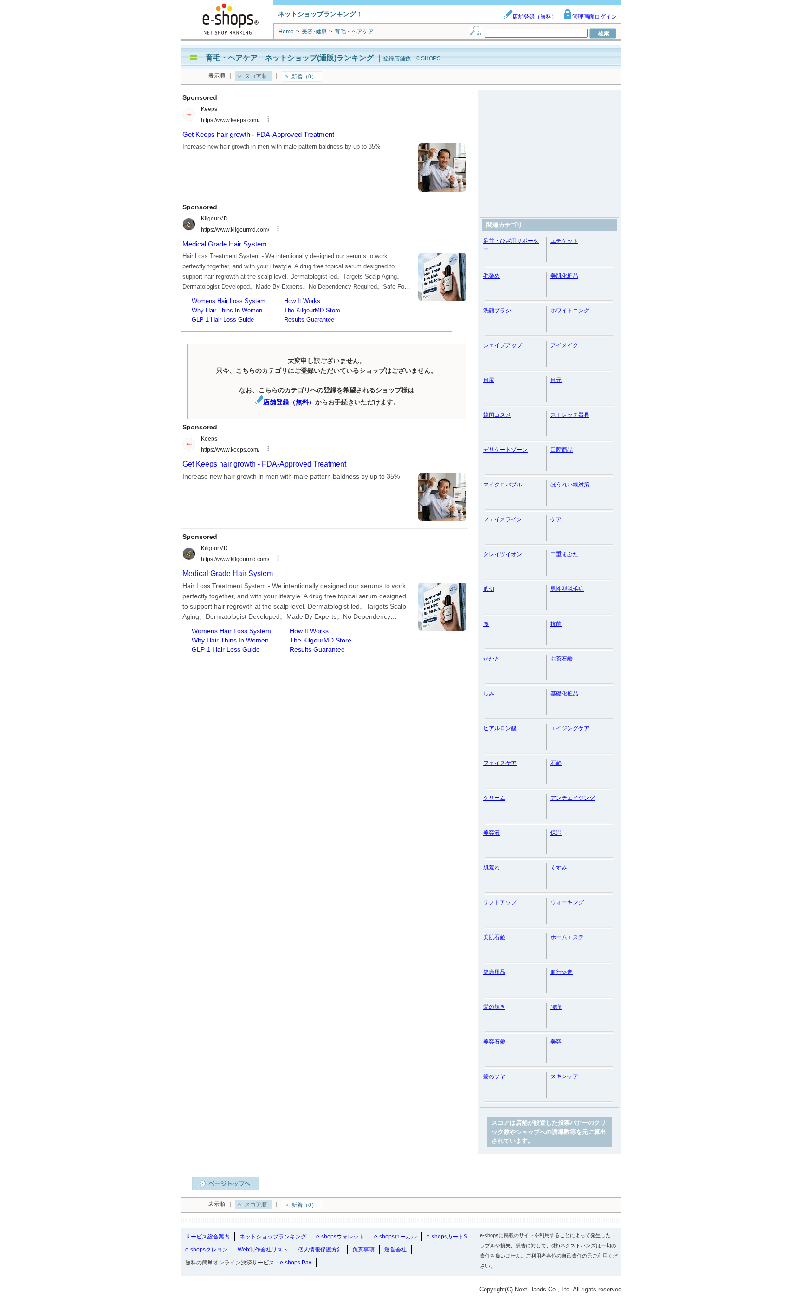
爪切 (488, 589)
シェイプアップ (502, 345)
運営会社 (395, 1249)
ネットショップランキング (272, 1236)
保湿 (556, 833)
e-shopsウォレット (340, 1236)
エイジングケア (569, 728)
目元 (556, 380)
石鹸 (556, 763)
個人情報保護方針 (320, 1249)
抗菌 (556, 624)
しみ (488, 693)
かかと (491, 658)
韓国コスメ (497, 415)
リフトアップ (500, 902)
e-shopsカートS (447, 1236)
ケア (556, 519)
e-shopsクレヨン (206, 1249)
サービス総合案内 (207, 1236)
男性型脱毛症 (567, 589)
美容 (556, 1041)
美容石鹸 (494, 1041)
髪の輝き (494, 1007)
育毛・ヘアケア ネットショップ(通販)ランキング (290, 58)
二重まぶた (564, 554)
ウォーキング (567, 902)
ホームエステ (567, 937)
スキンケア (564, 1076)
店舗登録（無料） (534, 16)
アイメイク (564, 345)
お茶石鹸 (561, 658)
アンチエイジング (572, 798)
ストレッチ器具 (569, 415)
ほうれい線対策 (569, 484)
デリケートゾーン (505, 450)
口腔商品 (561, 450)
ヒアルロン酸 (500, 728)
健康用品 (494, 972)
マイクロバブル (502, 484)
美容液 (491, 833)
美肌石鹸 (494, 937)
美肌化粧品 (564, 275)
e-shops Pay (295, 1262)
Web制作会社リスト (263, 1249)
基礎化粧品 (564, 693)
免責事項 (363, 1249)
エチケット (564, 241)
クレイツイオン (502, 554)
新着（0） (304, 76)
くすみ (558, 867)
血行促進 (561, 972)
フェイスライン (502, 519)
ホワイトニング (569, 310)
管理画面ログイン (594, 16)
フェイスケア (500, 763)
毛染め (491, 275)
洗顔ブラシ (497, 310)
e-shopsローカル (395, 1236)
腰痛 (556, 1007)
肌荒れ (491, 867)
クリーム (494, 798)
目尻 (488, 380)
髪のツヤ (494, 1076)
